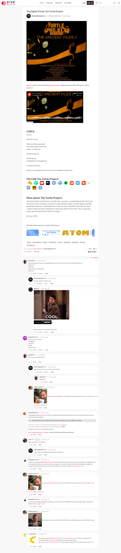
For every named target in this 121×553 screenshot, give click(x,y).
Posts (42, 3)
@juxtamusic (55, 85)
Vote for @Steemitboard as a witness (38, 432)
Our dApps (67, 3)
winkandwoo (33, 337)
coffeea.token (39, 387)
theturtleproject (39, 16)
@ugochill (56, 396)
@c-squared (51, 540)
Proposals (49, 3)
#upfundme (75, 242)
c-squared (32, 534)
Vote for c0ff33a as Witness (35, 492)
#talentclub (67, 242)
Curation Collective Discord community (63, 538)
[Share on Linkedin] (94, 251)
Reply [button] (46, 273)
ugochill (31, 260)
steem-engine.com (89, 396)
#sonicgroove (31, 245)
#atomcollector (37, 242)
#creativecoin (53, 242)
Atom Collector (55, 16)
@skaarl (29, 88)
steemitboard (33, 412)
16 (96, 249)
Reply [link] (90, 249)
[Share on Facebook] (89, 251)
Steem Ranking (63, 424)
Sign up (90, 3)
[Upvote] (25, 251)
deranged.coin (33, 460)
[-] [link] (97, 260)
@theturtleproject (42, 415)
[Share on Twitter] (91, 251)
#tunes (60, 242)
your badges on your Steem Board (40, 424)
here (91, 542)
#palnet (45, 242)
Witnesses (58, 3)
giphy (36, 288)
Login (84, 3)
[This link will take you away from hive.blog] (27, 183)
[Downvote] (26, 251)
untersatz (52, 329)
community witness (54, 542)
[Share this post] (96, 251)
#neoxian (82, 242)
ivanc (30, 439)
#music (29, 242)
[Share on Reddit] (93, 251)
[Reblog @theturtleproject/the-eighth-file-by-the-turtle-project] (86, 249)
